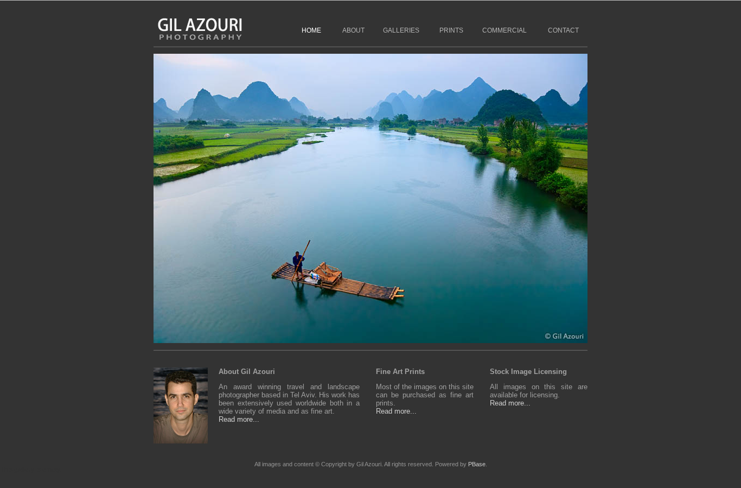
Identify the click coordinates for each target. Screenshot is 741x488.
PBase (477, 464)
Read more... (239, 419)
